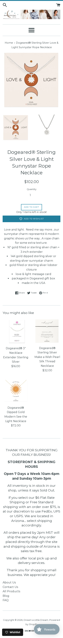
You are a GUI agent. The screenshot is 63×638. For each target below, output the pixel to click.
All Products (11, 591)
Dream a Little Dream (36, 620)
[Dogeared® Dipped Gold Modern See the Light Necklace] (16, 391)
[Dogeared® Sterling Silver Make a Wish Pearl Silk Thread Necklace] (47, 331)
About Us (9, 582)
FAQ (6, 600)
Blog (6, 595)
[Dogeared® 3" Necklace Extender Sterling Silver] (16, 331)
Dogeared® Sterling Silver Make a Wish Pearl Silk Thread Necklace (47, 357)
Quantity (31, 189)
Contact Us (10, 587)
